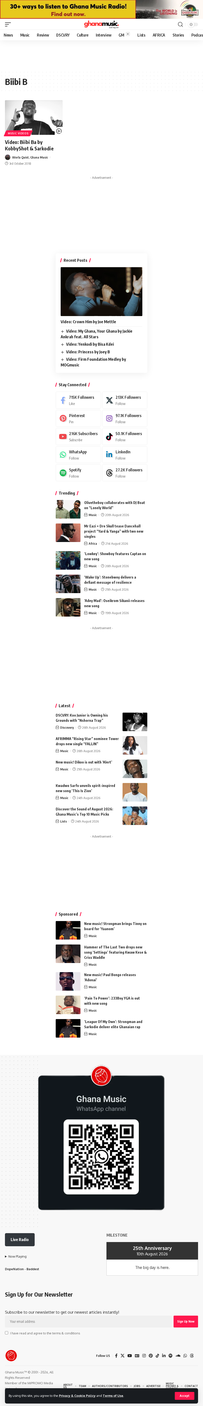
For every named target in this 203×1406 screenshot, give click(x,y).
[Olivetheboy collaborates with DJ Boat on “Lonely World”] (68, 509)
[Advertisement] (101, 212)
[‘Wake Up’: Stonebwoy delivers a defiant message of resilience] (68, 584)
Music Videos (18, 133)
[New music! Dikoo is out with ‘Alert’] (135, 769)
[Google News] (137, 1355)
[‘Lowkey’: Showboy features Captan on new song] (68, 560)
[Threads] (125, 472)
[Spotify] (78, 472)
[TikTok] (157, 1355)
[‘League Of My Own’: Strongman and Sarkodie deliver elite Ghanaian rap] (68, 1028)
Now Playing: (17, 1256)
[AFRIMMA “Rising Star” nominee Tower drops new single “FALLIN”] (135, 745)
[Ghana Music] (101, 24)
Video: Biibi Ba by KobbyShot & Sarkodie (29, 145)
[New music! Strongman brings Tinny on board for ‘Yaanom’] (68, 930)
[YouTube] (129, 1355)
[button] (184, 1396)
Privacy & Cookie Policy (77, 1396)
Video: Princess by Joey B (88, 351)
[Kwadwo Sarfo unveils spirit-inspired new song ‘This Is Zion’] (135, 792)
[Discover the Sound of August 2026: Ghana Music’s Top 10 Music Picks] (135, 815)
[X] (125, 400)
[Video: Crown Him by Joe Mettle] (101, 291)
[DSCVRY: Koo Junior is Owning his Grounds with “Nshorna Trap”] (135, 722)
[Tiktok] (125, 436)
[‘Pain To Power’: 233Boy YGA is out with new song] (68, 1005)
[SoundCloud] (178, 1355)
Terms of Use (113, 1396)
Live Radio (20, 1239)
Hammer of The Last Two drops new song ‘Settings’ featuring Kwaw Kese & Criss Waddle (115, 952)
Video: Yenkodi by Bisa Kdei (90, 344)
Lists (63, 821)
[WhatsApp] (78, 454)
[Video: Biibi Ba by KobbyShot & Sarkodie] (34, 117)
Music (93, 515)
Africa (93, 543)
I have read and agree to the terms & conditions (45, 1333)
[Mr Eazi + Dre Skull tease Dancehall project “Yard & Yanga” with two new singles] (68, 532)
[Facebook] (78, 400)
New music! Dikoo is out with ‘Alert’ (84, 762)
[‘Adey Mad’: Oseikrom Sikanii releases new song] (68, 607)
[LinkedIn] (125, 454)
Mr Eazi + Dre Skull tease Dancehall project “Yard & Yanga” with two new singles (113, 531)
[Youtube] (78, 436)
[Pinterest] (78, 418)
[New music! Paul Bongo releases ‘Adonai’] (68, 981)
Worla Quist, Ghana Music (30, 157)
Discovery (67, 727)
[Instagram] (125, 418)
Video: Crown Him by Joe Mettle (88, 321)
